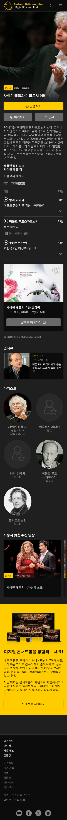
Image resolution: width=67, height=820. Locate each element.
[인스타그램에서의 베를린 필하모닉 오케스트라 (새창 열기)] (48, 813)
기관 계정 (9, 767)
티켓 (6, 772)
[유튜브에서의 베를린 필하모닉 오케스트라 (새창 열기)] (19, 813)
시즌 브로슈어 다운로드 (17, 794)
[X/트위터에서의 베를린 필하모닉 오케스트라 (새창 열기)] (38, 813)
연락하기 (9, 745)
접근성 (7, 755)
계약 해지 (9, 782)
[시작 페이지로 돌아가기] (24, 5)
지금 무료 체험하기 (33, 703)
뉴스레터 (9, 762)
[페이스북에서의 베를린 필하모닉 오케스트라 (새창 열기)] (29, 813)
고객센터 (9, 740)
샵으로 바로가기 (31, 322)
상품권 (7, 777)
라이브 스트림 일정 (14, 799)
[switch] (60, 211)
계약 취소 (9, 787)
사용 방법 (9, 750)
